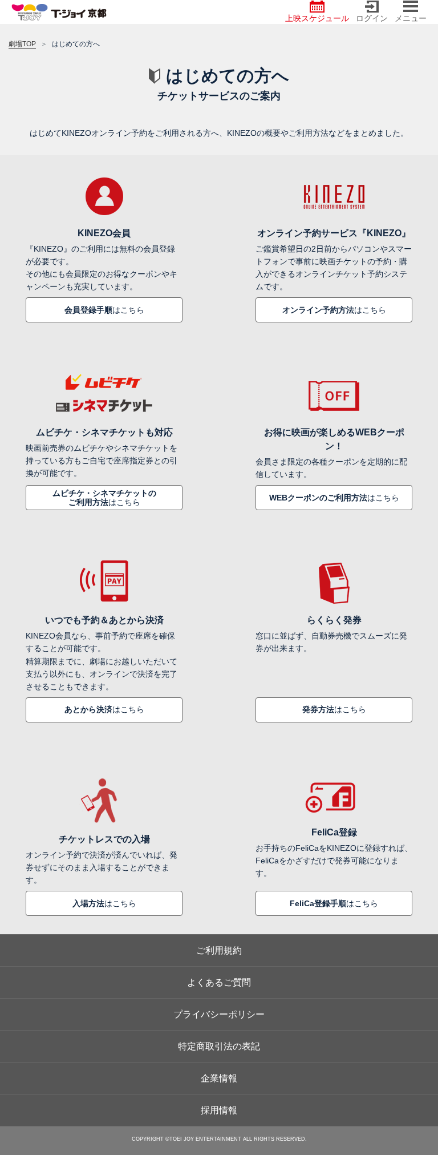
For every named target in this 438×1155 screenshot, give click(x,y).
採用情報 (219, 1110)
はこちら (104, 309)
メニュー (411, 18)
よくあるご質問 (219, 982)
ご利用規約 (219, 950)
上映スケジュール (317, 18)
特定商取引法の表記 (219, 1046)
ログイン (372, 18)
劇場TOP (22, 44)
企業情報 (219, 1078)
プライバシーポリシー (219, 1014)
